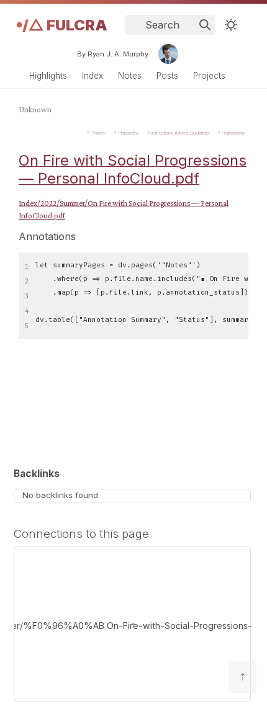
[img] (204, 24)
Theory (98, 132)
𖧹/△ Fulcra (61, 25)
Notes (130, 76)
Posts (167, 76)
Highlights (48, 76)
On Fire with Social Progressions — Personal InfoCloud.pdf (133, 169)
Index (92, 76)
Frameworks (233, 132)
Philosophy (129, 132)
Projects (209, 76)
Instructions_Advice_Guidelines (180, 132)
